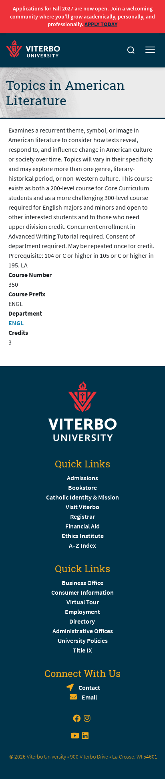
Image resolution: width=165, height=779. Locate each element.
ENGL (16, 323)
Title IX (82, 650)
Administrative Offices (82, 631)
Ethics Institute (83, 536)
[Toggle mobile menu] (150, 50)
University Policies (83, 640)
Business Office (82, 583)
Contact (89, 687)
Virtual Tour (82, 602)
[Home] (35, 48)
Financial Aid (82, 526)
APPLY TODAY (101, 24)
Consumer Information (82, 592)
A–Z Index (82, 545)
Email (89, 697)
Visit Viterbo (82, 507)
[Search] (131, 50)
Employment (82, 612)
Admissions (82, 478)
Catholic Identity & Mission (82, 497)
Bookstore (82, 487)
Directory (82, 621)
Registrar (82, 516)
